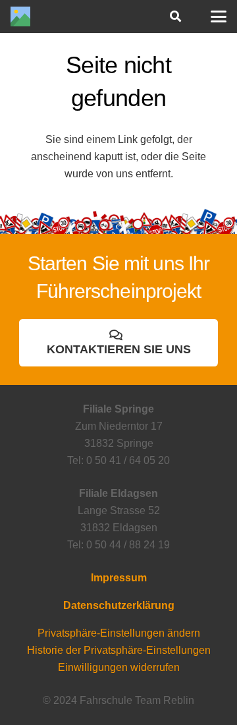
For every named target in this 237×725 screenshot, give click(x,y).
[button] (175, 16)
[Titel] (20, 16)
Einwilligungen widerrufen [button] (119, 667)
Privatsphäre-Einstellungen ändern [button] (119, 633)
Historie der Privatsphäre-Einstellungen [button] (119, 650)
